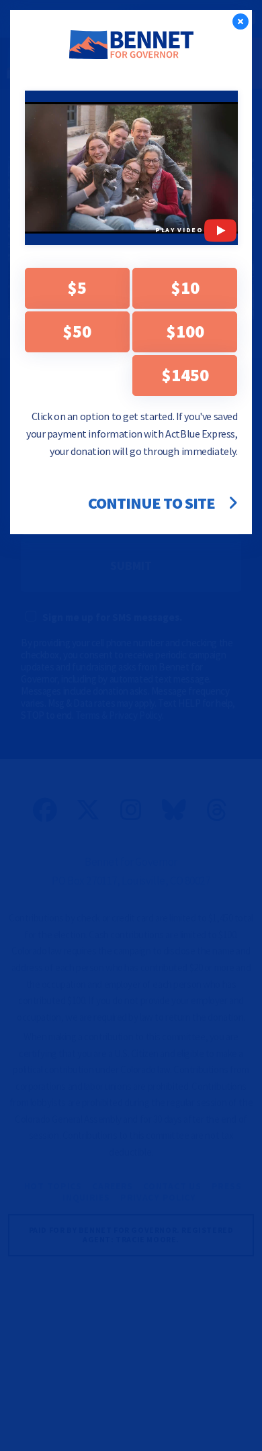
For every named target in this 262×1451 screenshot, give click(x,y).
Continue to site (153, 503)
